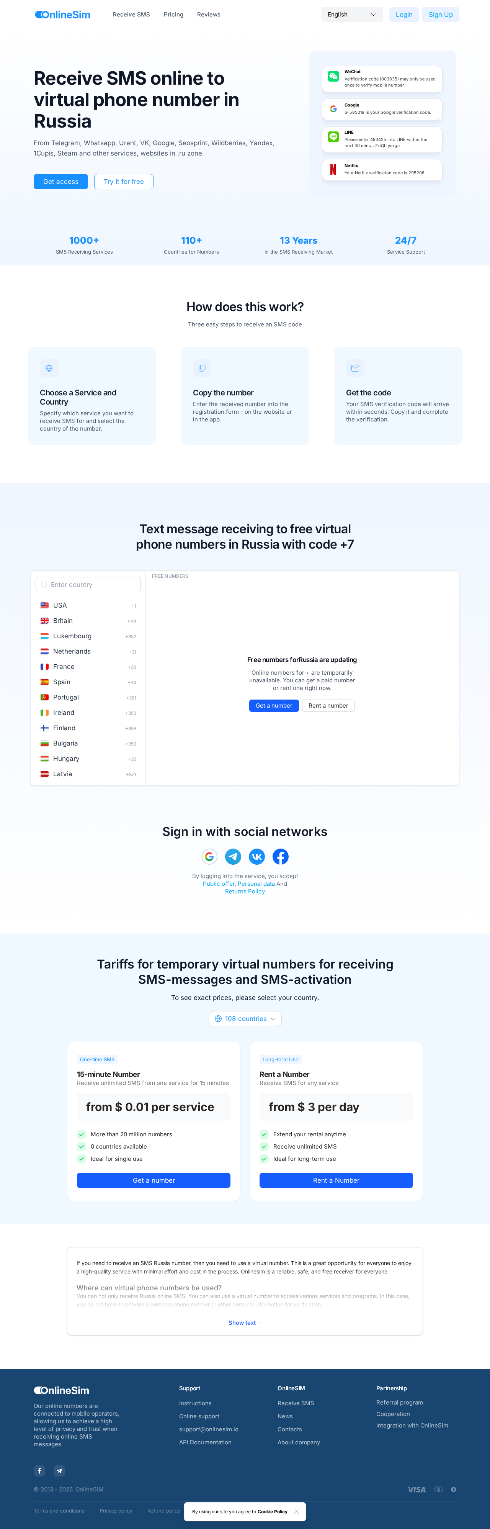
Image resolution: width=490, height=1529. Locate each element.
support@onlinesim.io (208, 1429)
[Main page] (63, 14)
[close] (296, 1511)
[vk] (257, 857)
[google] (209, 857)
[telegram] (233, 857)
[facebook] (281, 857)
